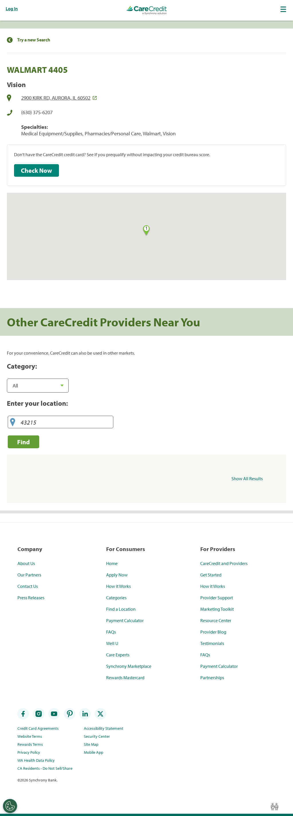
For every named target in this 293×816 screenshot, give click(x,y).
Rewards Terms (30, 744)
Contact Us (27, 586)
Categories (116, 597)
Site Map (91, 744)
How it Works (118, 586)
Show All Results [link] (247, 478)
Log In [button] (12, 8)
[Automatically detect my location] (12, 422)
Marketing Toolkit (217, 609)
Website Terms (29, 736)
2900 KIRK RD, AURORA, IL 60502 (55, 98)
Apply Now (117, 575)
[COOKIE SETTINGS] (10, 806)
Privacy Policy (28, 752)
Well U (112, 643)
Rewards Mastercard (125, 677)
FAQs (111, 632)
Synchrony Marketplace (128, 666)
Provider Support (216, 597)
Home (112, 563)
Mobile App (93, 752)
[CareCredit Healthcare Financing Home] (146, 10)
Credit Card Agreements (38, 728)
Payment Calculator (125, 620)
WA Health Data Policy (36, 760)
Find (23, 442)
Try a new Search (33, 40)
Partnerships (212, 677)
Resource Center (215, 620)
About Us (26, 563)
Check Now (36, 170)
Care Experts (117, 655)
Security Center (97, 736)
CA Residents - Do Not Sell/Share (44, 768)
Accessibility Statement (103, 728)
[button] (284, 9)
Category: (22, 366)
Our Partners (29, 575)
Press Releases (30, 597)
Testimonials (212, 643)
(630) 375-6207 (37, 112)
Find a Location (121, 609)
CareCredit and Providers (224, 563)
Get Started (210, 575)
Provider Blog (213, 632)
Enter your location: (37, 403)
